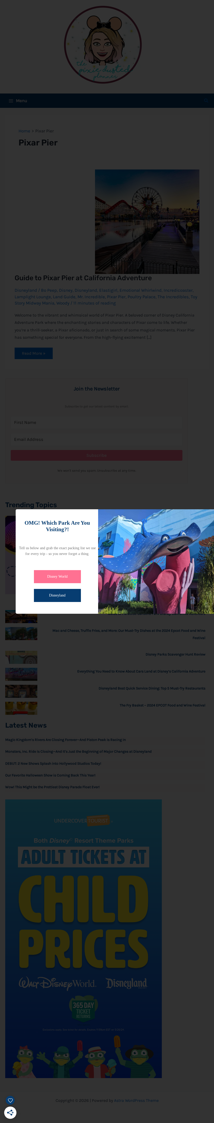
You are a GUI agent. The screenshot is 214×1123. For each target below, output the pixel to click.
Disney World (57, 576)
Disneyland (57, 595)
